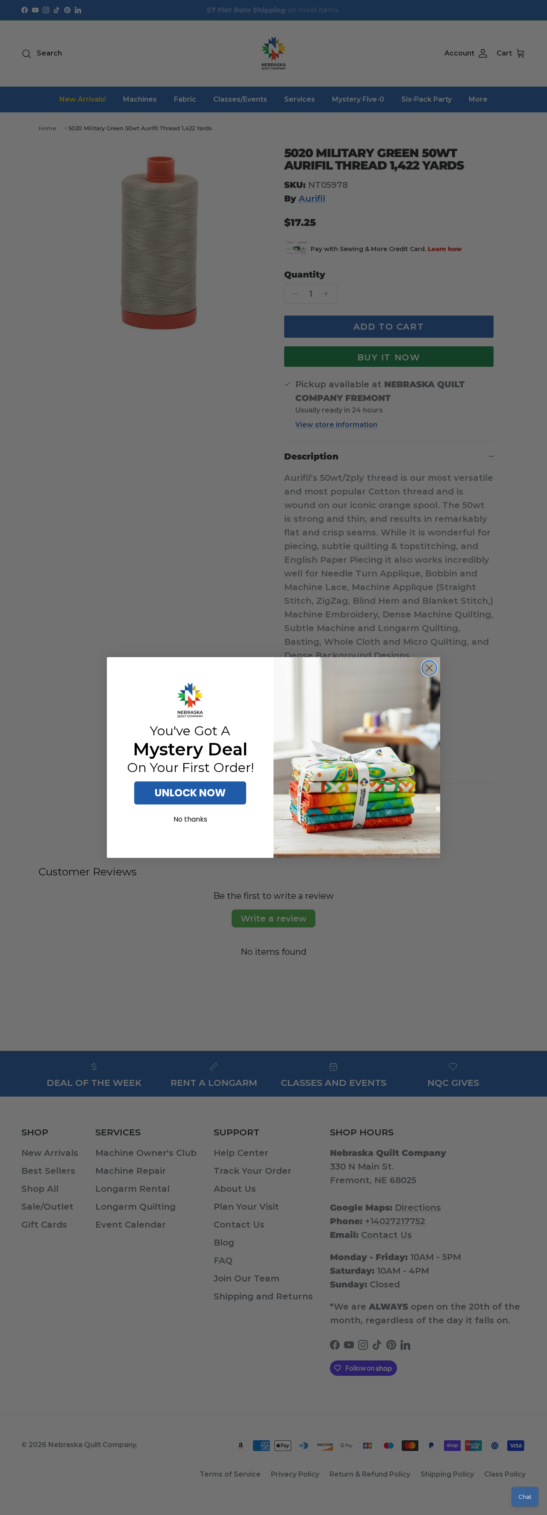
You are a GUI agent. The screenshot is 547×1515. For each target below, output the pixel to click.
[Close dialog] (429, 668)
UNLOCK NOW (190, 793)
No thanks (190, 819)
